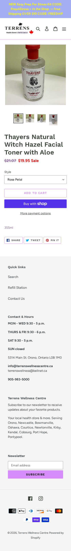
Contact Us (16, 299)
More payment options (35, 213)
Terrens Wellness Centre (33, 533)
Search (13, 277)
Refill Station (17, 288)
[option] (18, 118)
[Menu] (64, 28)
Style (7, 172)
